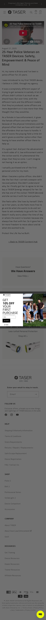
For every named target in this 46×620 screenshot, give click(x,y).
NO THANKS (6, 324)
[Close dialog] (45, 295)
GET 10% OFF (6, 320)
